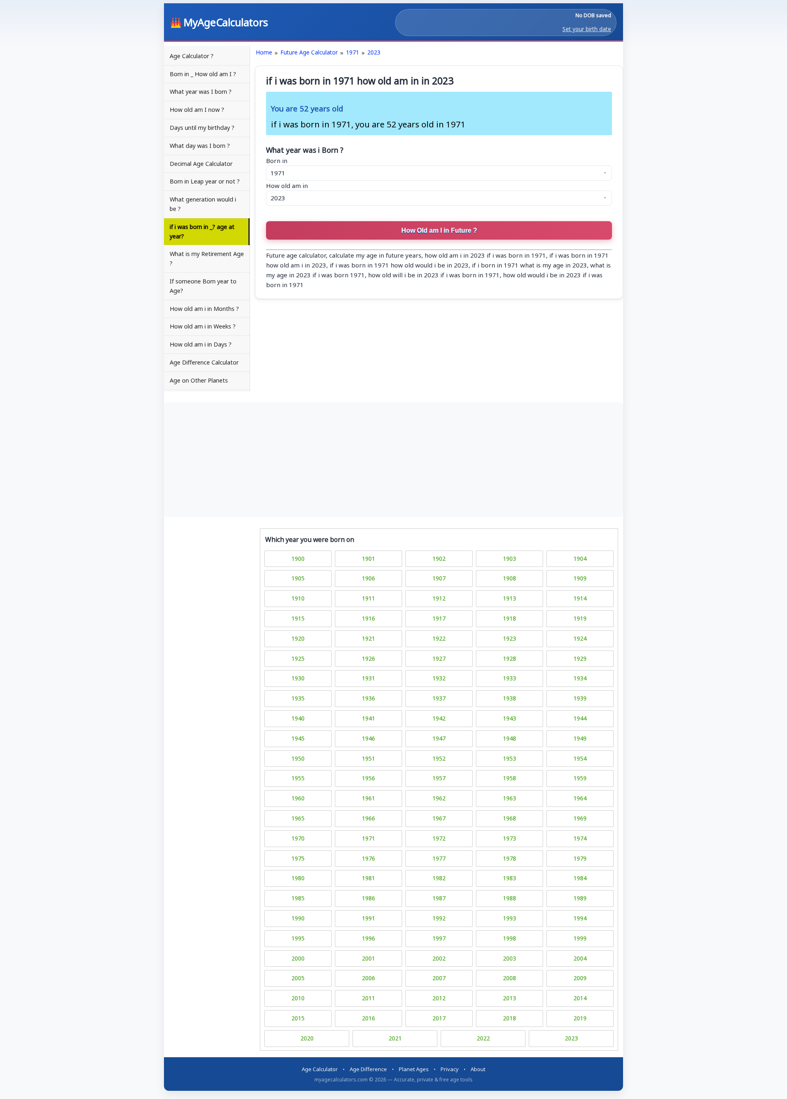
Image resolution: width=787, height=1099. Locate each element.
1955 (298, 778)
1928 (509, 658)
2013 (509, 998)
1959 (580, 778)
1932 (439, 678)
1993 (509, 918)
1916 (368, 618)
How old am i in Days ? (201, 344)
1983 (509, 878)
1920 (298, 638)
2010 (298, 998)
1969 (580, 818)
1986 (368, 898)
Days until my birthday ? (202, 127)
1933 (509, 678)
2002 (439, 958)
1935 (298, 698)
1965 (298, 818)
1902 (439, 558)
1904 (580, 558)
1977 (439, 858)
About (478, 1069)
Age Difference (368, 1069)
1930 (298, 678)
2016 (368, 1018)
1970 (298, 838)
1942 (439, 718)
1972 (439, 838)
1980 (298, 878)
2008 (509, 978)
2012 (439, 998)
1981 (368, 878)
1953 (509, 758)
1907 (439, 578)
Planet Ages (414, 1069)
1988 (509, 898)
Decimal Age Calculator (201, 164)
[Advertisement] (393, 459)
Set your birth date (586, 29)
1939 (580, 698)
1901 (368, 558)
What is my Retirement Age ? (207, 258)
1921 (368, 638)
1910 (298, 598)
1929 (580, 658)
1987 (439, 898)
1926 (368, 658)
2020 (307, 1038)
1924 (580, 638)
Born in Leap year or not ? (205, 181)
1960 (298, 798)
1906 (368, 578)
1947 (439, 738)
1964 (580, 798)
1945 (298, 738)
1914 (580, 598)
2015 (298, 1018)
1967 (439, 818)
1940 (298, 718)
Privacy (450, 1069)
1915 (298, 618)
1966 (368, 818)
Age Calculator (320, 1069)
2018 (509, 1018)
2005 (298, 978)
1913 (509, 598)
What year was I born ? (201, 91)
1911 (368, 598)
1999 (580, 938)
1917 (439, 618)
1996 (368, 938)
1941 (368, 718)
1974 (580, 838)
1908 (509, 578)
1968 (509, 818)
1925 (298, 658)
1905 (298, 578)
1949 (580, 738)
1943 (509, 718)
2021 (395, 1038)
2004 (580, 958)
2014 (580, 998)
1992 (439, 918)
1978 (509, 858)
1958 (509, 778)
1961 (368, 798)
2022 (483, 1038)
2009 (580, 978)
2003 (509, 958)
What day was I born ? (200, 146)
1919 (580, 618)
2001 (368, 958)
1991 (368, 918)
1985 (298, 898)
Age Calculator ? (192, 56)
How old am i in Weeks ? (203, 326)
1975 (298, 858)
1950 (298, 758)
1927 (439, 658)
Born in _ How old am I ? (203, 74)
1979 (580, 858)
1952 (439, 758)
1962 (439, 798)
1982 (439, 878)
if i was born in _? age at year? (202, 231)
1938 (509, 698)
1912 (439, 598)
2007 (439, 978)
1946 (368, 738)
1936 (368, 698)
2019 (580, 1018)
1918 (509, 618)
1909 (580, 578)
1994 (580, 918)
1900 (298, 558)
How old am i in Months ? (204, 309)
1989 (580, 898)
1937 (439, 698)
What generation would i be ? (203, 204)
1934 (580, 678)
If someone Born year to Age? (203, 286)
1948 (509, 738)
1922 (439, 638)
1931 (368, 678)
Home (264, 52)
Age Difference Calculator (204, 362)
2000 (298, 958)
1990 (298, 918)
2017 (439, 1018)
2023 (373, 52)
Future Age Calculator (309, 52)
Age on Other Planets (199, 380)
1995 (298, 938)
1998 (509, 938)
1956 (368, 778)
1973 (509, 838)
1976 (368, 858)
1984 (580, 878)
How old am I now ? (197, 109)
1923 (509, 638)
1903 (509, 558)
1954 (580, 758)
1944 (580, 718)
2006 (368, 978)
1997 (439, 938)
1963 (509, 798)
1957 (439, 778)
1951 (368, 758)
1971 (352, 52)
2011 (368, 998)
